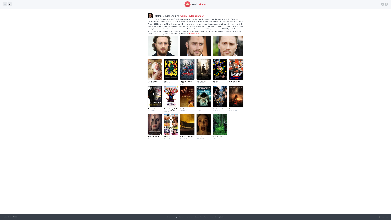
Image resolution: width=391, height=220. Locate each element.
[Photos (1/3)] (163, 56)
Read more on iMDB (196, 34)
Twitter (382, 4)
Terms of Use (208, 217)
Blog (175, 217)
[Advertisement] (195, 148)
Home (169, 217)
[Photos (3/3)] (228, 56)
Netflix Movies (7, 217)
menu (5, 4)
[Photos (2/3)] (195, 56)
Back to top (384, 217)
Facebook (386, 4)
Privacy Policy (219, 217)
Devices (181, 217)
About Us (190, 217)
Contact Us (198, 217)
